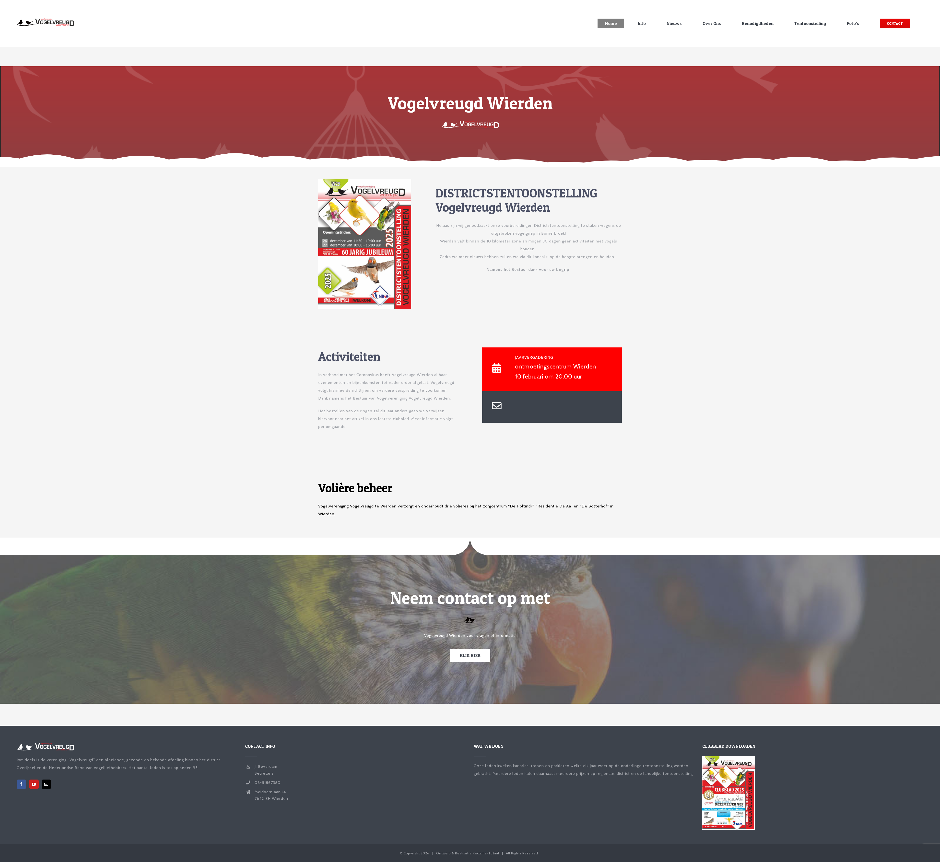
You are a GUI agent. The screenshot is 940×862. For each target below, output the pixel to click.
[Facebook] (21, 784)
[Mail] (46, 784)
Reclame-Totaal (486, 853)
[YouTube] (34, 784)
